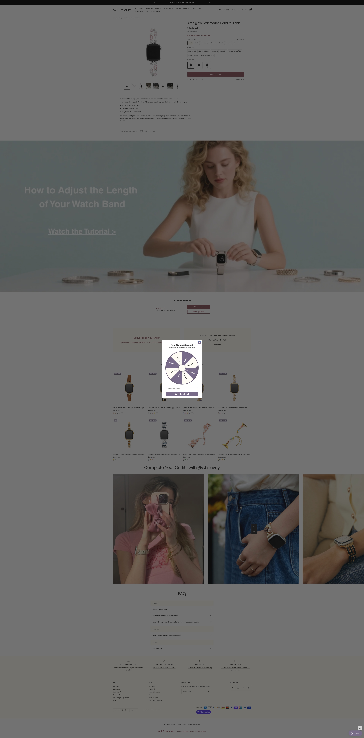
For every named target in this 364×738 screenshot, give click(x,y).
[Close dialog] (199, 342)
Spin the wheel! (182, 394)
